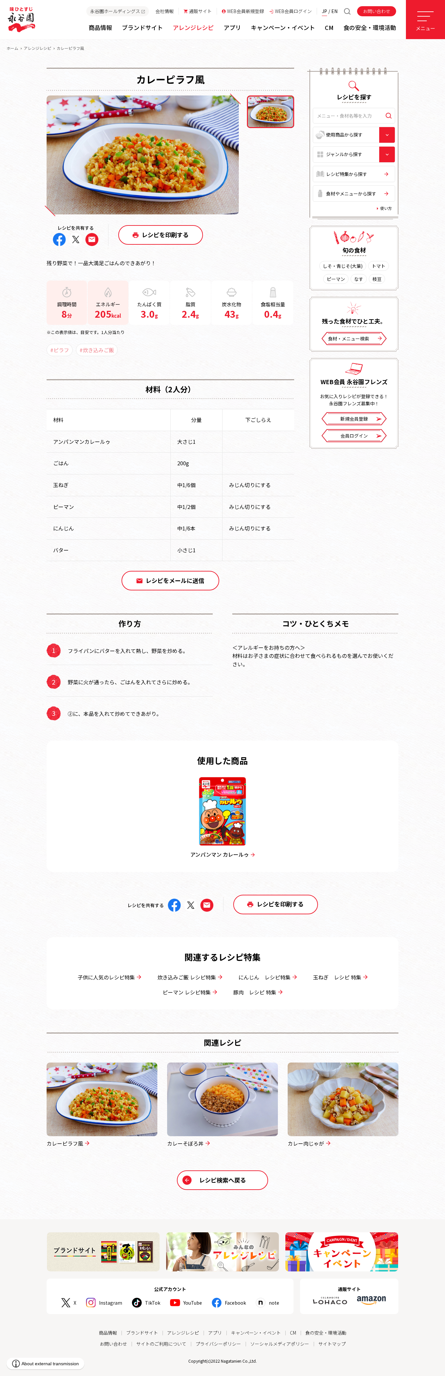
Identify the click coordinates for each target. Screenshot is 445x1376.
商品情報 (108, 1332)
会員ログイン (354, 435)
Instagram (110, 1302)
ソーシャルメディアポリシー (279, 1343)
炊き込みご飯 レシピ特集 (186, 977)
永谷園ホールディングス (115, 11)
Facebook (235, 1302)
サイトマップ (332, 1343)
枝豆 (376, 279)
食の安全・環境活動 (325, 1332)
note (274, 1302)
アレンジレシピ (37, 48)
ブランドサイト (142, 1332)
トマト (378, 266)
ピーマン (336, 279)
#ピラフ (59, 350)
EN (334, 11)
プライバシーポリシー (218, 1343)
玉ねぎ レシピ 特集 (337, 977)
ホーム (12, 48)
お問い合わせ (376, 11)
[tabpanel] (143, 154)
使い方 (386, 208)
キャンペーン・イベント (256, 1332)
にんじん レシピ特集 (264, 977)
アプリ (215, 1332)
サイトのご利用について (161, 1343)
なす (358, 279)
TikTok (152, 1302)
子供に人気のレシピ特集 (106, 977)
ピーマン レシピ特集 (187, 992)
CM (293, 1332)
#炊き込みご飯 (96, 350)
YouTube (192, 1302)
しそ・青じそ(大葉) (343, 266)
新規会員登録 (354, 418)
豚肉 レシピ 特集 (254, 992)
